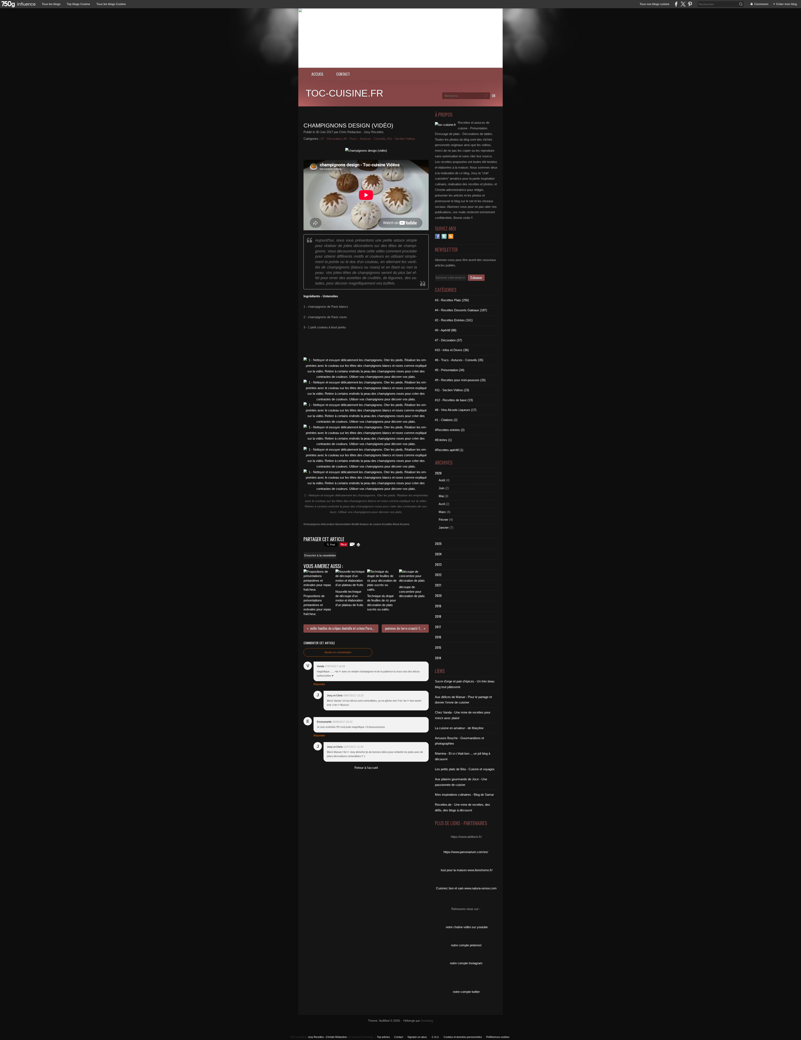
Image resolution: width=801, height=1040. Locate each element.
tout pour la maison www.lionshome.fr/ (466, 870)
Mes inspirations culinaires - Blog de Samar (464, 794)
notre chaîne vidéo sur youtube (467, 927)
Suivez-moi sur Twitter (444, 236)
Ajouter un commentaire (337, 652)
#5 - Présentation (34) (449, 370)
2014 (438, 658)
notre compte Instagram (466, 963)
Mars (442, 512)
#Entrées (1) (443, 440)
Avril (442, 504)
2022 (438, 574)
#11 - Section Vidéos (401, 138)
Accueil (317, 74)
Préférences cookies (497, 1037)
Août (442, 480)
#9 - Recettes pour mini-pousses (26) (460, 380)
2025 (438, 543)
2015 (438, 647)
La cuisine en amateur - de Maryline (459, 728)
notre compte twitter (466, 991)
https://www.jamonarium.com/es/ (465, 852)
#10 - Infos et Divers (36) (452, 350)
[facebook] (676, 4)
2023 (438, 564)
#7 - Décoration (331, 138)
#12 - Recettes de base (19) (454, 400)
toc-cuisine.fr (344, 93)
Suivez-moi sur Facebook (437, 236)
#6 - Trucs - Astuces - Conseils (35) (459, 360)
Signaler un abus (417, 1037)
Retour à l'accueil (366, 767)
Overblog (427, 1020)
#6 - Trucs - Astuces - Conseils (364, 138)
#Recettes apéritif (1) (449, 450)
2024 (438, 554)
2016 (438, 637)
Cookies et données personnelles (463, 1037)
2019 (438, 606)
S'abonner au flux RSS (450, 236)
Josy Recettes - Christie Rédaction (328, 1037)
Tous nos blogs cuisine (654, 4)
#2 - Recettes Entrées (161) (454, 320)
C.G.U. (435, 1037)
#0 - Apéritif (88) (445, 330)
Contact (343, 74)
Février (443, 519)
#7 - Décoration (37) (448, 340)
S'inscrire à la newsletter (320, 555)
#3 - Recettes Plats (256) (452, 300)
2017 (438, 626)
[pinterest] (690, 4)
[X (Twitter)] (683, 4)
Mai (441, 496)
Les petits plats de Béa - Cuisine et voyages (465, 769)
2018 (438, 616)
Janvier (444, 527)
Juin (441, 488)
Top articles (383, 1037)
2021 (438, 585)
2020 (438, 595)
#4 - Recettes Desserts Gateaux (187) (461, 310)
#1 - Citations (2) (446, 420)
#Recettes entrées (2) (450, 430)
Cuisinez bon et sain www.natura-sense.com (466, 888)
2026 (438, 473)
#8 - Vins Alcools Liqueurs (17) (455, 410)
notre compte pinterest (466, 945)
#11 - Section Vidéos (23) (452, 390)
